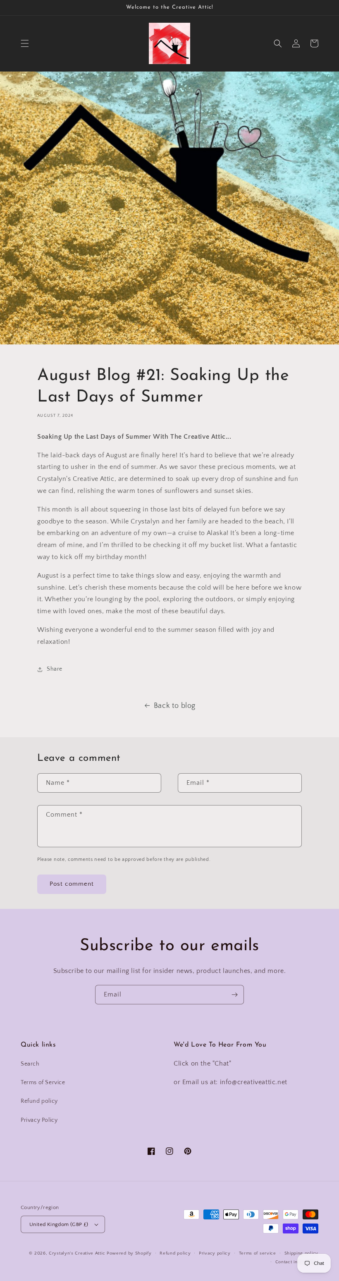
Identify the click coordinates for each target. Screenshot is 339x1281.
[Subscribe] (234, 994)
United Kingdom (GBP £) (58, 1224)
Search (30, 1064)
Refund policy (39, 1101)
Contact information (296, 1261)
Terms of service (257, 1253)
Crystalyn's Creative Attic (77, 1253)
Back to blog (175, 706)
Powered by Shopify (129, 1253)
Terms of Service (43, 1082)
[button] (25, 43)
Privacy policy (215, 1253)
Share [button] (54, 669)
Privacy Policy (39, 1120)
